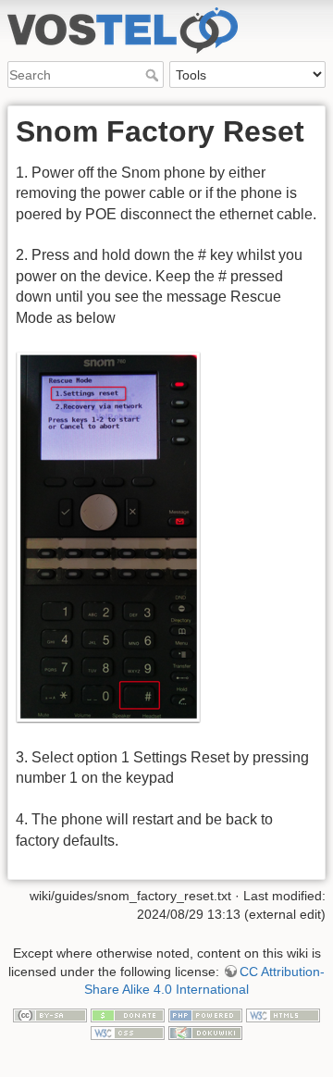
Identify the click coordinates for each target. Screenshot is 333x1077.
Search (154, 74)
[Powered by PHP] (205, 1014)
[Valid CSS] (128, 1031)
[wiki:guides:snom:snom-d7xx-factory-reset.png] (108, 537)
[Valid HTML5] (283, 1014)
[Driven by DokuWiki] (205, 1031)
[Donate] (128, 1014)
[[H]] (166, 12)
